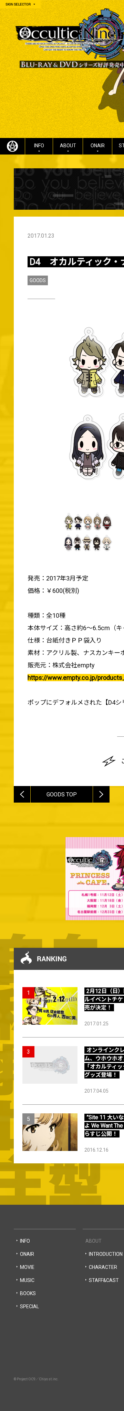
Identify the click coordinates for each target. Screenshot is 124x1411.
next (109, 788)
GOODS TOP (61, 794)
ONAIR (98, 145)
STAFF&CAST (104, 1280)
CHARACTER (103, 1267)
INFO (39, 145)
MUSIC (27, 1280)
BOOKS (28, 1293)
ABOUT (68, 145)
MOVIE (27, 1267)
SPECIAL (29, 1306)
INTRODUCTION (106, 1254)
